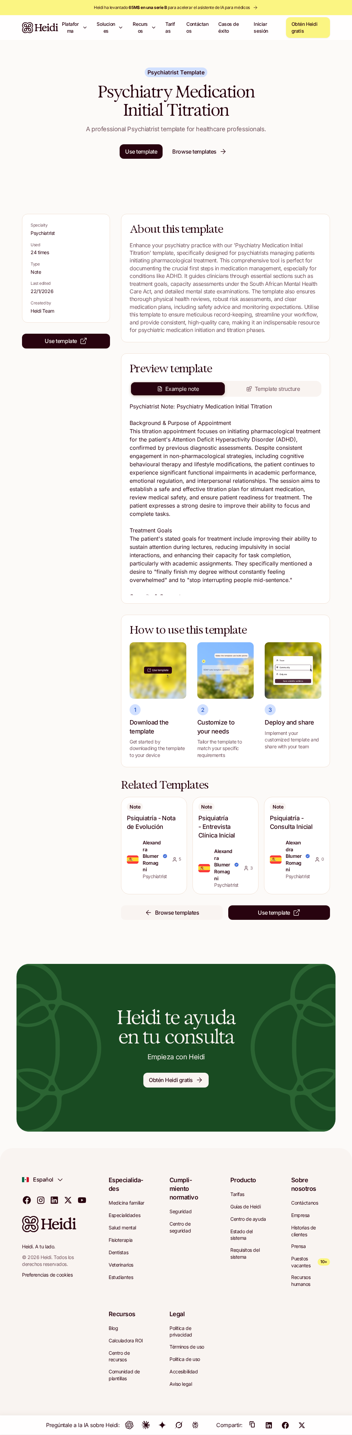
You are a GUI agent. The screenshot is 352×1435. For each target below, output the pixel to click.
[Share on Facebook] (285, 1425)
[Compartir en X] (302, 1425)
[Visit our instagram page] (40, 1200)
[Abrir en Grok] (179, 1425)
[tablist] (225, 389)
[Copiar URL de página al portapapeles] (252, 1425)
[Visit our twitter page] (68, 1200)
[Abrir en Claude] (146, 1425)
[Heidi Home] (40, 27)
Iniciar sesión (261, 27)
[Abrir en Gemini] (162, 1425)
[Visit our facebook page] (27, 1200)
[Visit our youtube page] (82, 1200)
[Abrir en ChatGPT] (129, 1425)
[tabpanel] (225, 498)
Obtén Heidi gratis (304, 27)
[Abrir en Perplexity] (195, 1425)
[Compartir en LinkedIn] (269, 1425)
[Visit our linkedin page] (54, 1200)
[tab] (178, 388)
